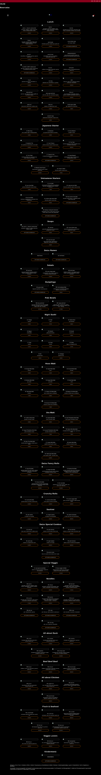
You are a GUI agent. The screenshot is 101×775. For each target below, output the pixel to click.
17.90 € (61, 309)
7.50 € (71, 189)
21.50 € (71, 603)
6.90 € (29, 189)
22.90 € (39, 309)
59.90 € (71, 545)
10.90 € (29, 147)
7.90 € (61, 172)
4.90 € (50, 120)
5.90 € (29, 135)
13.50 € (50, 33)
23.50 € (29, 717)
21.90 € (29, 643)
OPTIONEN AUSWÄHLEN (71, 46)
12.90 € (50, 97)
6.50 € (71, 135)
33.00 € (71, 518)
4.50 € (71, 108)
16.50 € (29, 108)
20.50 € (71, 147)
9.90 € (29, 446)
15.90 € (29, 97)
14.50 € (71, 85)
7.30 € (29, 395)
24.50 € (50, 603)
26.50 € (61, 730)
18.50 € (50, 518)
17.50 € (29, 603)
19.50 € (29, 160)
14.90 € (50, 46)
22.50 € (71, 533)
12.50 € (29, 33)
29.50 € (50, 545)
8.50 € (29, 202)
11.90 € (50, 457)
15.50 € (29, 474)
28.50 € (71, 717)
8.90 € (61, 292)
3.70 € (29, 346)
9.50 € (50, 244)
